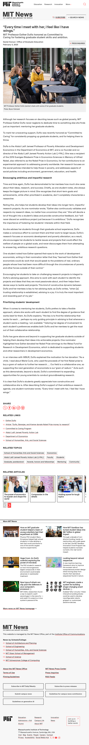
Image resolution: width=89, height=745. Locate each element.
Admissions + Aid (25, 721)
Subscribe (60, 17)
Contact (50, 735)
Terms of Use (9, 673)
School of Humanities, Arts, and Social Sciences (26, 440)
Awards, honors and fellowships (40, 462)
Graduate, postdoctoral (14, 462)
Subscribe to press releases (66, 686)
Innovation (58, 4)
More (68, 4)
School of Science (13, 657)
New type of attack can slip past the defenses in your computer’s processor (31, 585)
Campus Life (39, 721)
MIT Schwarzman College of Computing (23, 660)
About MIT (39, 724)
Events (29, 735)
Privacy (21, 738)
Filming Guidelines (11, 677)
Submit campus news (23, 694)
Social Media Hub (42, 738)
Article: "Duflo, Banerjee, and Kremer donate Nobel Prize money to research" (38, 424)
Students (60, 457)
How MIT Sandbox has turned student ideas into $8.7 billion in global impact (74, 530)
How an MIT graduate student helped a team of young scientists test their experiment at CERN (31, 530)
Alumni (21, 724)
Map (24, 735)
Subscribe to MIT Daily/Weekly (23, 686)
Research (48, 4)
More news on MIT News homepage (19, 608)
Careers (43, 735)
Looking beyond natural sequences (73, 559)
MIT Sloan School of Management (20, 653)
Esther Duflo (11, 420)
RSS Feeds (50, 677)
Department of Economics (17, 436)
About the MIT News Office (15, 669)
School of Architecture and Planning (21, 643)
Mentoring (61, 462)
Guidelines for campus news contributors (65, 694)
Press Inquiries (52, 673)
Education (38, 4)
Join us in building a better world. (73, 721)
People (36, 735)
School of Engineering (15, 646)
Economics (52, 453)
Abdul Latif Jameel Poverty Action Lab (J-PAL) (24, 457)
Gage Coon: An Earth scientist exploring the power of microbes (30, 560)
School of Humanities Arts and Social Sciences (24, 453)
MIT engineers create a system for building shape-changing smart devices (73, 585)
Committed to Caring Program (18, 428)
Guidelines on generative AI (23, 702)
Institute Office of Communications (70, 634)
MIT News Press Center (55, 669)
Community (74, 462)
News (53, 721)
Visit (20, 735)
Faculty (50, 457)
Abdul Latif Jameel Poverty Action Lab (22, 432)
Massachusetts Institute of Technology (33, 730)
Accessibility (30, 738)
